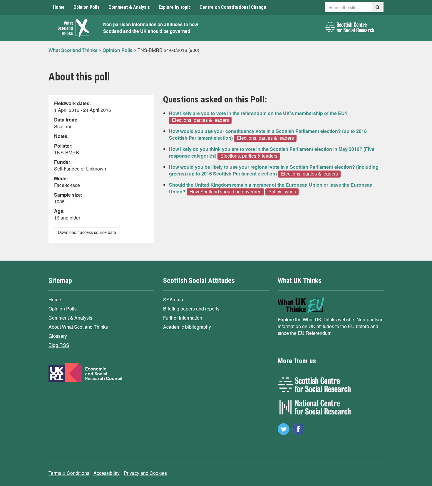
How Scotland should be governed (226, 191)
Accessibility (106, 473)
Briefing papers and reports (191, 308)
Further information (182, 317)
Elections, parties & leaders (200, 120)
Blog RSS (58, 345)
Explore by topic (175, 7)
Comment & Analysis (129, 7)
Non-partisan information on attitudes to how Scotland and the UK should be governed (150, 27)
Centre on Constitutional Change (233, 7)
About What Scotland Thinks (78, 326)
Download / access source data (87, 232)
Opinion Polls (86, 7)
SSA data (173, 299)
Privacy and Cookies (145, 473)
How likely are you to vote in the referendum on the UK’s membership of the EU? (258, 113)
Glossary (57, 336)
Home (59, 7)
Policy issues (282, 191)
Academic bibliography (187, 326)
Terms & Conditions (68, 473)
